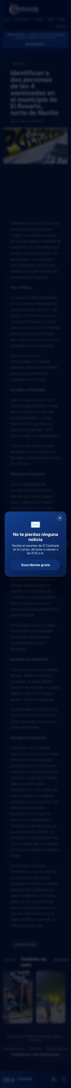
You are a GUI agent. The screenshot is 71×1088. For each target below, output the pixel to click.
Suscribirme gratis (35, 565)
